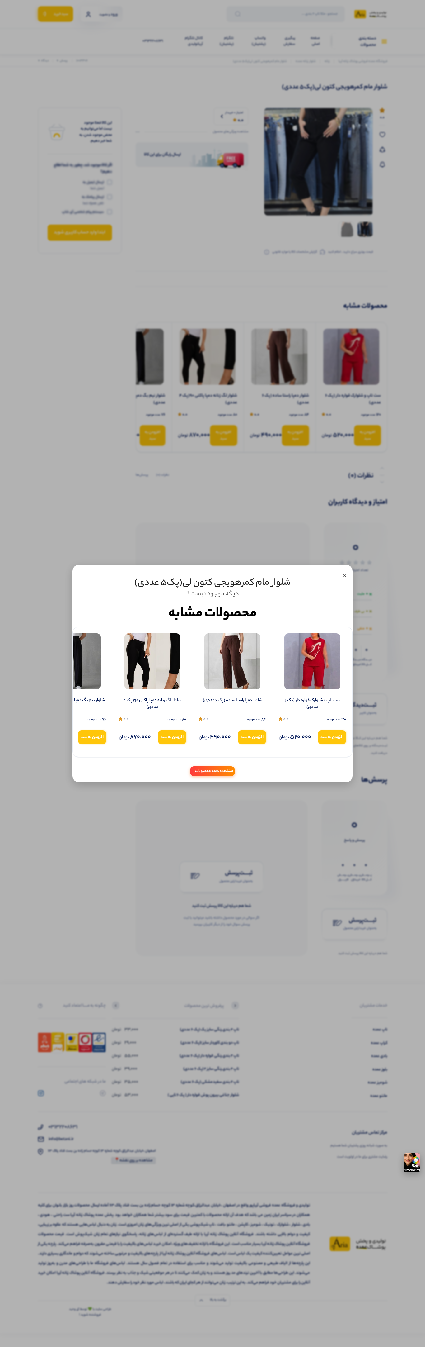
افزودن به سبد (331, 737)
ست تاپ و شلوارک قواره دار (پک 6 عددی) (312, 704)
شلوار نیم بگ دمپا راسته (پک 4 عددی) (72, 700)
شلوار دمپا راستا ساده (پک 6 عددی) (232, 700)
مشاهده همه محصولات (214, 771)
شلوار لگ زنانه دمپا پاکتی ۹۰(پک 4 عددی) (152, 704)
